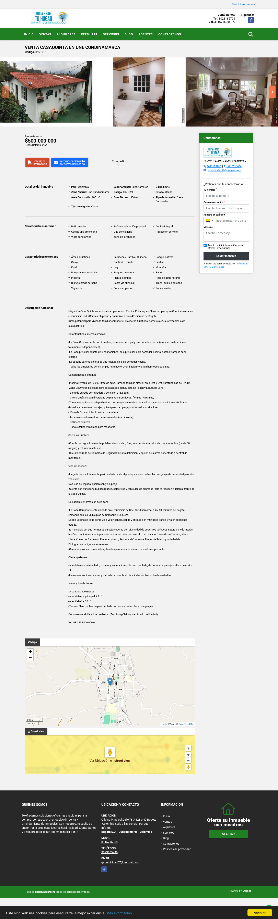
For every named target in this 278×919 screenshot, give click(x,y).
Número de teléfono (215, 214)
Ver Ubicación (100, 761)
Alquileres (66, 34)
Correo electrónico (214, 202)
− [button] (30, 657)
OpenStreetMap (186, 723)
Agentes (146, 34)
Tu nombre (210, 189)
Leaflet (164, 723)
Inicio (29, 34)
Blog (129, 34)
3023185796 (227, 18)
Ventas (45, 34)
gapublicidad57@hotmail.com (224, 170)
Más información (119, 912)
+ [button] (30, 651)
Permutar (89, 34)
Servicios (111, 34)
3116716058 (222, 21)
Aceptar (260, 912)
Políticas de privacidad (177, 849)
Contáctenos (169, 34)
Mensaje (209, 227)
